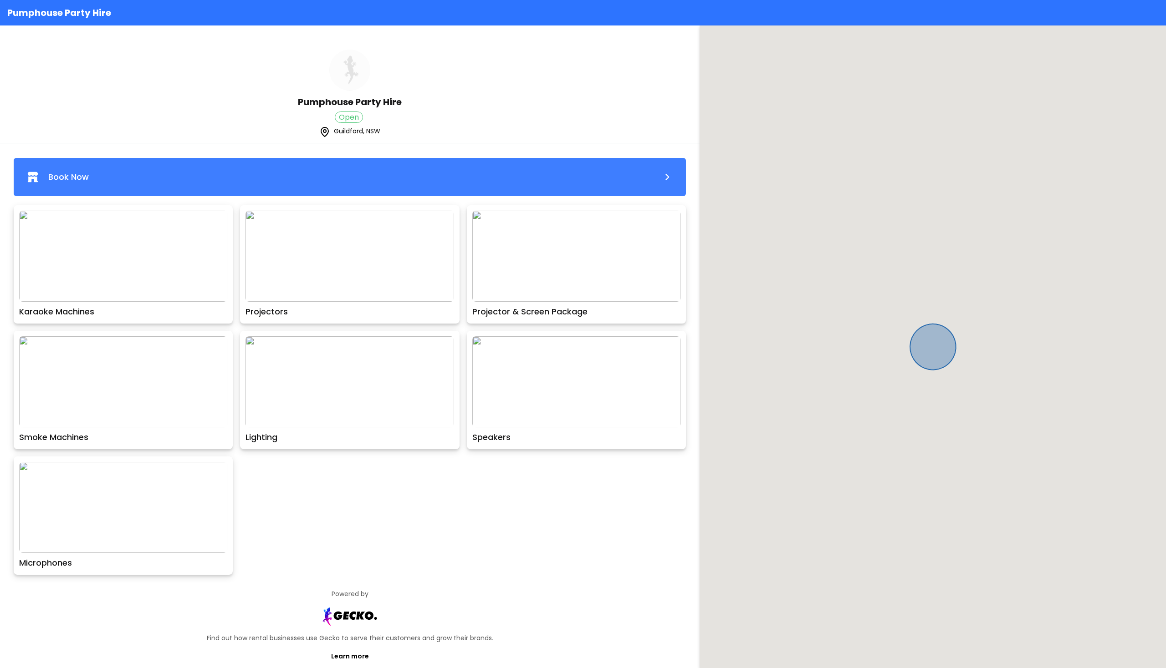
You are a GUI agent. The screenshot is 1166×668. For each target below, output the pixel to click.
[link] (350, 177)
